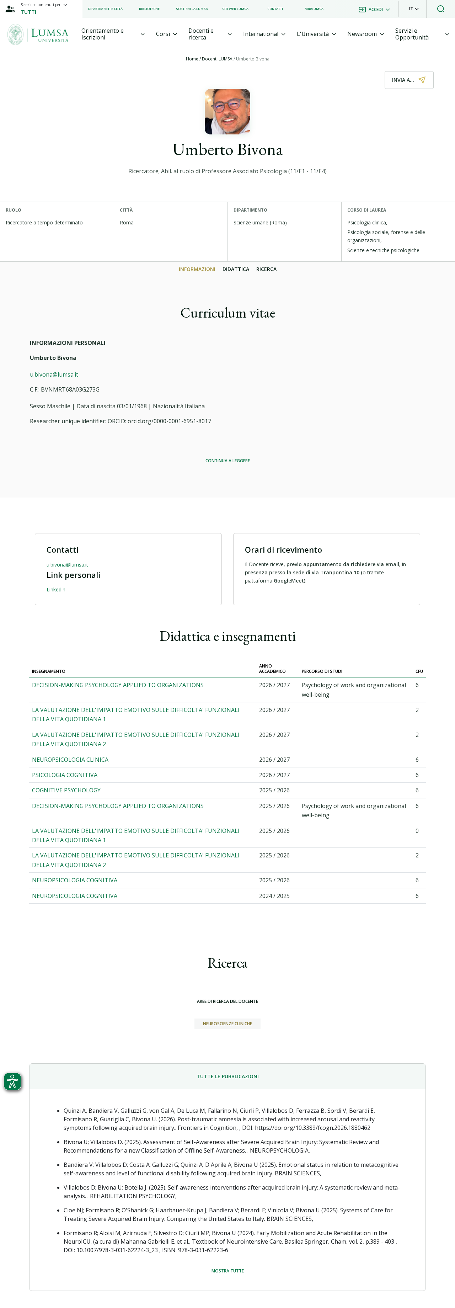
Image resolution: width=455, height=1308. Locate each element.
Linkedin (56, 589)
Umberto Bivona (252, 59)
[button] (414, 9)
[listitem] (105, 9)
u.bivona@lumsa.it (54, 374)
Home (192, 59)
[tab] (113, 34)
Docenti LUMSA (217, 59)
